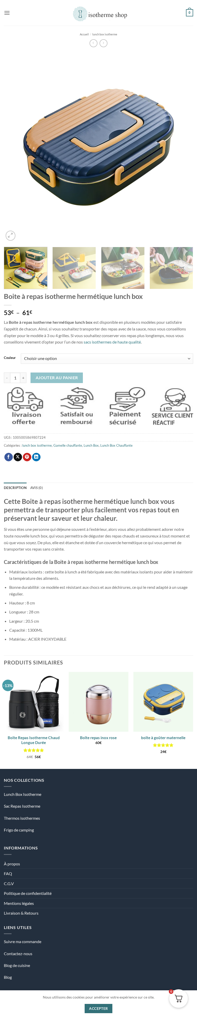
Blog (8, 977)
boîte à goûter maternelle (163, 737)
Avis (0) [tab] (36, 488)
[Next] (183, 147)
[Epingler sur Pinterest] (27, 457)
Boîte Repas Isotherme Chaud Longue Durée (34, 740)
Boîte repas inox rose (98, 737)
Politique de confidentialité (28, 893)
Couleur (10, 358)
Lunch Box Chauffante (116, 445)
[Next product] (93, 43)
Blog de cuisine (17, 965)
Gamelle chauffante (67, 445)
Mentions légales (19, 903)
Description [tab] (15, 488)
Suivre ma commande (22, 941)
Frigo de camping (19, 829)
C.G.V (9, 883)
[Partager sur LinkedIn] (36, 457)
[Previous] (14, 147)
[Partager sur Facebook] (8, 457)
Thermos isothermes (22, 818)
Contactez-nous (18, 953)
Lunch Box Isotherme (22, 794)
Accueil (84, 34)
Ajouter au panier (57, 377)
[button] (7, 12)
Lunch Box (91, 445)
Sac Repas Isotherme (22, 806)
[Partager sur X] (18, 457)
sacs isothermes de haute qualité (112, 341)
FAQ (8, 873)
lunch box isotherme (104, 34)
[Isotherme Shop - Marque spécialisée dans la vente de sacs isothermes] (99, 13)
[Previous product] (103, 43)
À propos (12, 863)
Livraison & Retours (21, 913)
